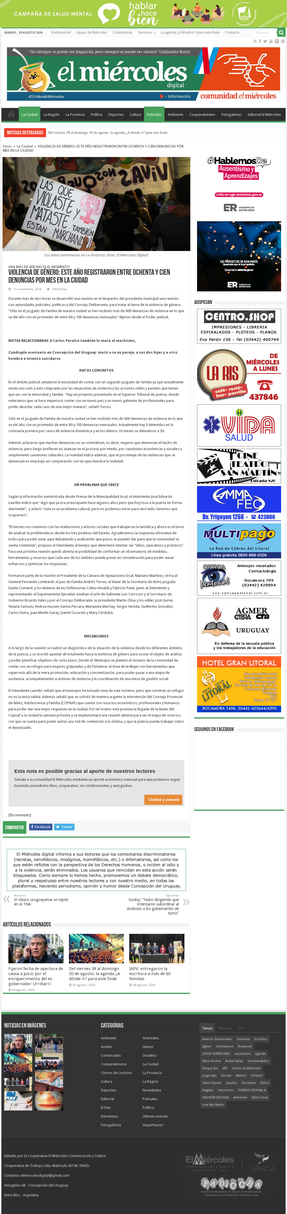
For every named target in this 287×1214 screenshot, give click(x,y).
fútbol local (260, 1097)
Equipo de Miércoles (91, 32)
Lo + (242, 1028)
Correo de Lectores (116, 1073)
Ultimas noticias (155, 1116)
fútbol (264, 1083)
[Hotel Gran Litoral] (239, 684)
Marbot (241, 1075)
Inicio (7, 146)
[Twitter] (265, 41)
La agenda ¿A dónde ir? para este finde (189, 32)
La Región (51, 114)
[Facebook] (260, 41)
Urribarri (257, 1075)
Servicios (145, 32)
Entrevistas (109, 1116)
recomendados (258, 1061)
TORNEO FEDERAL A (252, 1090)
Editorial (107, 1099)
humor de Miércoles (246, 1068)
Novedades (152, 1090)
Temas (207, 1028)
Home (11, 114)
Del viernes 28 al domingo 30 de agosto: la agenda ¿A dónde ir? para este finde (108, 132)
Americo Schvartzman (217, 1039)
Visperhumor (153, 1125)
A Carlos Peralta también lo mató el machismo (92, 340)
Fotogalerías (231, 114)
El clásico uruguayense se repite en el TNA (41, 900)
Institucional (61, 32)
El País (106, 1107)
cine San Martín (213, 1105)
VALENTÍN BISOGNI (215, 1097)
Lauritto (231, 1083)
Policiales (154, 114)
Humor (148, 1047)
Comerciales (111, 1055)
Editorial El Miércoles (264, 114)
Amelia (106, 1047)
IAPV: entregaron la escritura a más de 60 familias (149, 973)
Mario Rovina (211, 1061)
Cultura (135, 114)
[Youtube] (271, 41)
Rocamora (245, 1046)
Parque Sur (210, 1068)
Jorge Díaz (209, 1075)
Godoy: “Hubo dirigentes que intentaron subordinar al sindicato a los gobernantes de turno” (153, 904)
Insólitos (150, 1055)
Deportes (116, 114)
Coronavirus (224, 1046)
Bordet (226, 1075)
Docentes (249, 1083)
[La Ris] (239, 374)
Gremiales (151, 1038)
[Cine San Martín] (239, 466)
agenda (260, 1054)
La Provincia (75, 114)
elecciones (225, 1090)
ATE (225, 1068)
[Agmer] (239, 626)
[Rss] (255, 41)
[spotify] (283, 41)
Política (96, 114)
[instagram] (276, 41)
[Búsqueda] (281, 32)
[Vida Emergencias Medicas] (239, 425)
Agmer (206, 1046)
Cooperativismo (202, 114)
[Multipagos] (239, 540)
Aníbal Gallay (234, 1061)
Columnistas (122, 32)
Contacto (232, 32)
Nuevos (225, 1028)
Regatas (207, 1090)
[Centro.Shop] (239, 326)
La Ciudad (30, 114)
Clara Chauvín (211, 1083)
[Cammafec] (239, 503)
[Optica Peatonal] (239, 578)
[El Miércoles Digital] (143, 72)
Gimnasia (243, 1039)
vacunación (243, 1054)
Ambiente (175, 114)
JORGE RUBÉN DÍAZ (216, 1054)
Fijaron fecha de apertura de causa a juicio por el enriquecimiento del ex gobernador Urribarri (35, 976)
